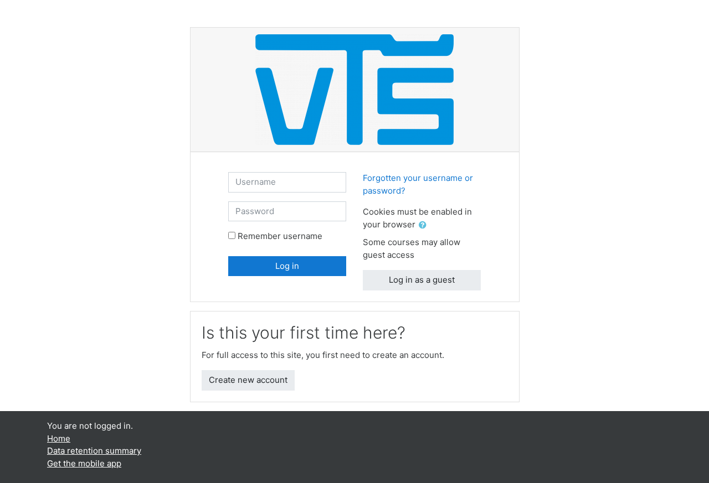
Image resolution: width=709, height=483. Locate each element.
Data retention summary (94, 450)
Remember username (280, 236)
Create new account (248, 380)
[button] (425, 225)
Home (58, 438)
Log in (287, 266)
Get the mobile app (84, 463)
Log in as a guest (422, 279)
